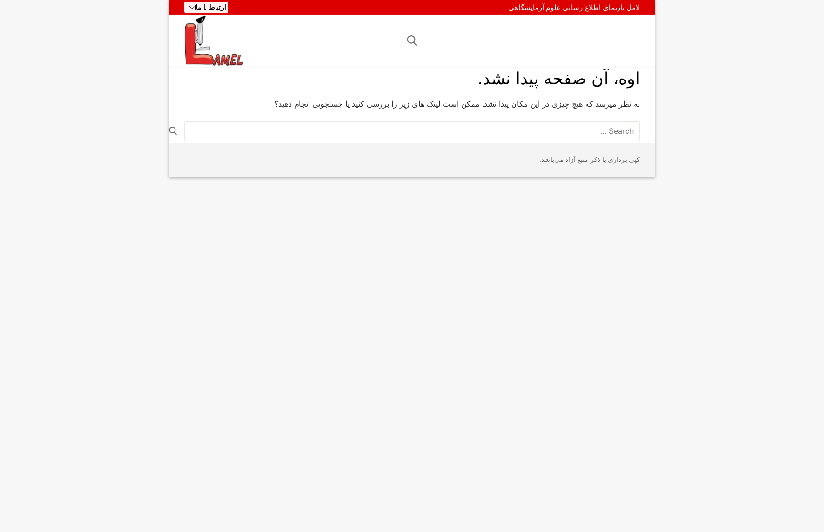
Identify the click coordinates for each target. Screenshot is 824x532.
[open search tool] (412, 40)
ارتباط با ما (211, 7)
